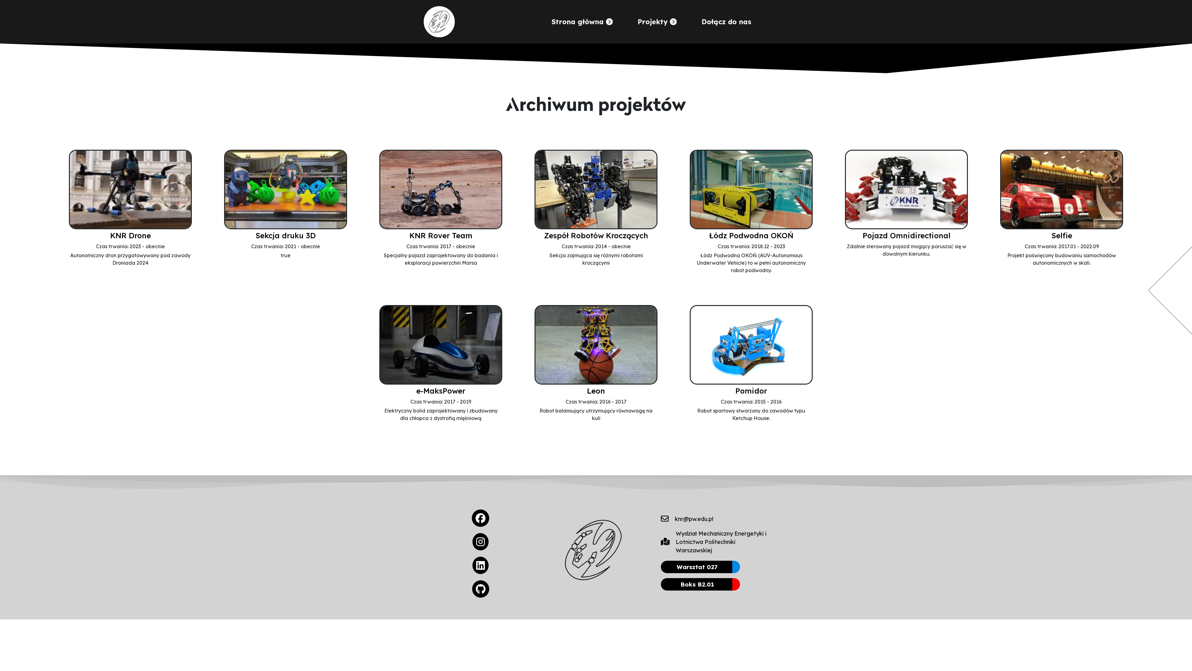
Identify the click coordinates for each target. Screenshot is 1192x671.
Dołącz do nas (726, 21)
